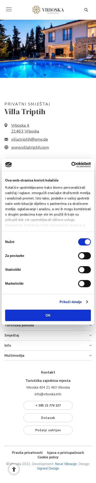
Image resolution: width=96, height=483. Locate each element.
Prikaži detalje (71, 302)
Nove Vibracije (66, 464)
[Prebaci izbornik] (9, 9)
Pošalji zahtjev (48, 430)
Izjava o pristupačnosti (65, 452)
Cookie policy (48, 457)
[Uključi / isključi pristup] (14, 469)
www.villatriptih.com (30, 147)
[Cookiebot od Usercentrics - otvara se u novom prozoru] (71, 165)
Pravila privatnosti (27, 452)
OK (48, 315)
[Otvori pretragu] (85, 9)
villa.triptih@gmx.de (29, 139)
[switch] (84, 255)
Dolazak (48, 418)
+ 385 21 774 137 (48, 405)
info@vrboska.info (48, 394)
